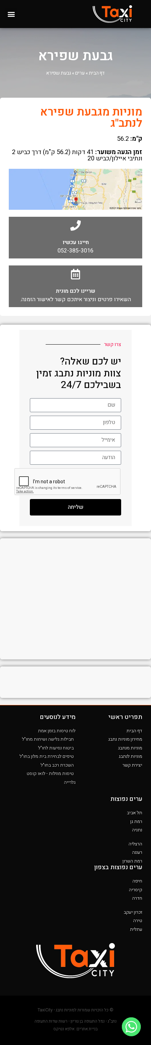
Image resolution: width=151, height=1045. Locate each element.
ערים (80, 73)
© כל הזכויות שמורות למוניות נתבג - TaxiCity (75, 1010)
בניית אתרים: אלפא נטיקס (75, 1029)
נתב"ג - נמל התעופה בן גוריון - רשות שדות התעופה (75, 1021)
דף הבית (97, 73)
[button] (11, 14)
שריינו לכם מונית (75, 291)
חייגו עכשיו (76, 242)
